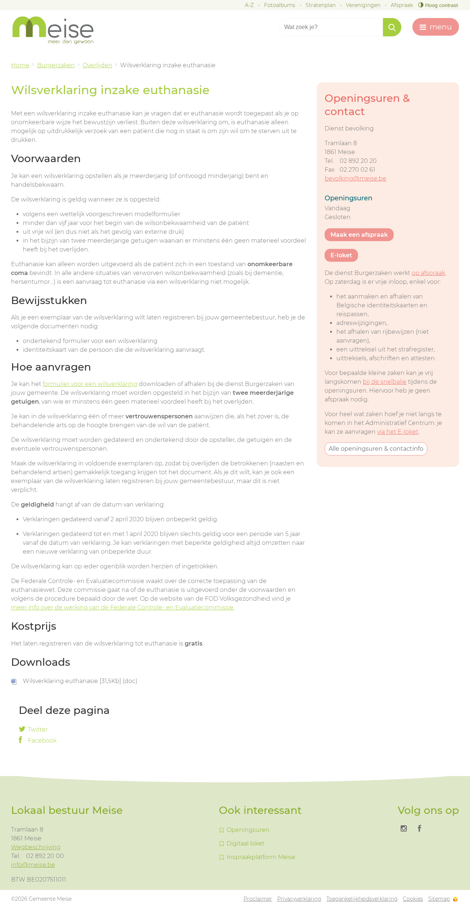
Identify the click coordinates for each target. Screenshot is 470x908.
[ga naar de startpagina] (58, 30)
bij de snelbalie (384, 381)
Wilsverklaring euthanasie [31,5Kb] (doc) (80, 681)
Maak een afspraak (359, 234)
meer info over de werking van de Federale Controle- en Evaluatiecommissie (122, 607)
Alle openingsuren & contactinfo (376, 448)
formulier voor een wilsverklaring (90, 383)
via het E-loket (397, 431)
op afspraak (428, 272)
